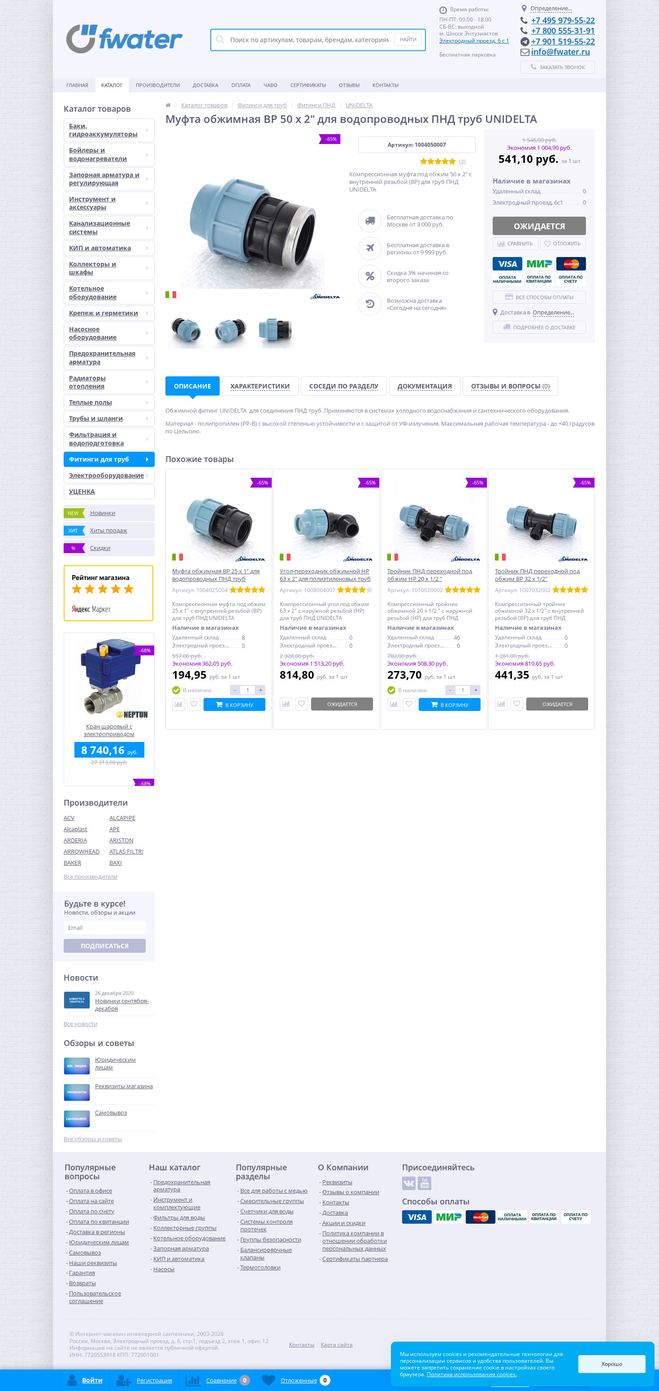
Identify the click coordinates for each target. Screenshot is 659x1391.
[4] (445, 161)
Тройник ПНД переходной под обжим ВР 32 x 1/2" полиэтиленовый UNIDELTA (537, 578)
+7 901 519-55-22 (563, 41)
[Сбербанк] (539, 279)
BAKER (72, 863)
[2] (430, 161)
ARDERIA (75, 840)
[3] (438, 161)
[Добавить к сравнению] (393, 704)
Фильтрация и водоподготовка (96, 438)
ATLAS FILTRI (126, 851)
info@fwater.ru (560, 51)
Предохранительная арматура (102, 357)
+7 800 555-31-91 (563, 30)
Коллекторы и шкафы (92, 268)
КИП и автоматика (100, 248)
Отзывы (349, 85)
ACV (69, 818)
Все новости (80, 1024)
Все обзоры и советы (93, 1139)
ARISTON (121, 840)
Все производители (90, 877)
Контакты (386, 85)
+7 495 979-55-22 (563, 20)
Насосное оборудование (93, 333)
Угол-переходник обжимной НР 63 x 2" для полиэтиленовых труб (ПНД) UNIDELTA (325, 578)
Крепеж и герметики (103, 313)
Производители (158, 85)
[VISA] (507, 263)
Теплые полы (90, 402)
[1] (423, 161)
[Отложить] (193, 704)
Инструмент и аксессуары (92, 203)
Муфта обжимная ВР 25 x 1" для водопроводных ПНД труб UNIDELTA (216, 578)
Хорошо (612, 1364)
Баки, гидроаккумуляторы (103, 130)
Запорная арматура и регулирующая (104, 178)
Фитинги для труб (99, 459)
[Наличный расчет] (507, 279)
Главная (77, 85)
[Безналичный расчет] (571, 279)
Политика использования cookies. (472, 1374)
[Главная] (168, 105)
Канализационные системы (99, 227)
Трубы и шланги (96, 418)
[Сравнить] (178, 704)
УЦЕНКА (82, 491)
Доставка (205, 85)
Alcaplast (75, 829)
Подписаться (105, 946)
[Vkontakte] (409, 1183)
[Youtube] (424, 1183)
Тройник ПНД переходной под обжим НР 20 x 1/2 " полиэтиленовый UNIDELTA (429, 578)
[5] (452, 161)
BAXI (115, 863)
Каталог (112, 85)
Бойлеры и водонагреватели (98, 154)
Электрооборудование (106, 475)
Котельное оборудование (93, 292)
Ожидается (539, 226)
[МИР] (539, 263)
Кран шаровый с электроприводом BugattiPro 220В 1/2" (109, 730)
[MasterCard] (571, 263)
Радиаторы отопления (87, 382)
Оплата (241, 85)
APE (114, 829)
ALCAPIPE (122, 818)
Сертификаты (308, 85)
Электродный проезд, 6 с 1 (474, 40)
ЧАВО (270, 85)
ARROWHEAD (82, 851)
